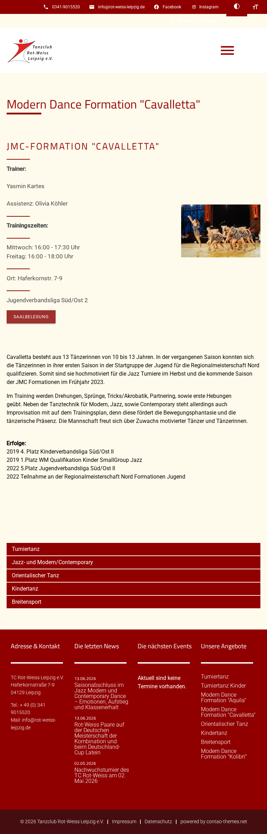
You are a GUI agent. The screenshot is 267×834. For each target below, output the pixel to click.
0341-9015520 (66, 7)
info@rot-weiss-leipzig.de (121, 7)
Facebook (172, 7)
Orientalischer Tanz (35, 575)
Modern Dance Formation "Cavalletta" (228, 712)
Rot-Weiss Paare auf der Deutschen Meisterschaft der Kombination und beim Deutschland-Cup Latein (99, 738)
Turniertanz (26, 549)
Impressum (124, 822)
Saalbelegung (31, 316)
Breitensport (26, 602)
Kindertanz (25, 588)
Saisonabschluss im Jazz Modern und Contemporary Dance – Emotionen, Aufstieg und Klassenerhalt (101, 696)
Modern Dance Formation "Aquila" (223, 697)
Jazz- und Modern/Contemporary (52, 562)
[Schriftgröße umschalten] (255, 7)
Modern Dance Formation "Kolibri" (224, 754)
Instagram (209, 7)
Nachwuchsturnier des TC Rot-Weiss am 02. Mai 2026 (101, 775)
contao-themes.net (227, 822)
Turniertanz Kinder (223, 686)
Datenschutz (158, 822)
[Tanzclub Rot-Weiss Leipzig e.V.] (34, 50)
